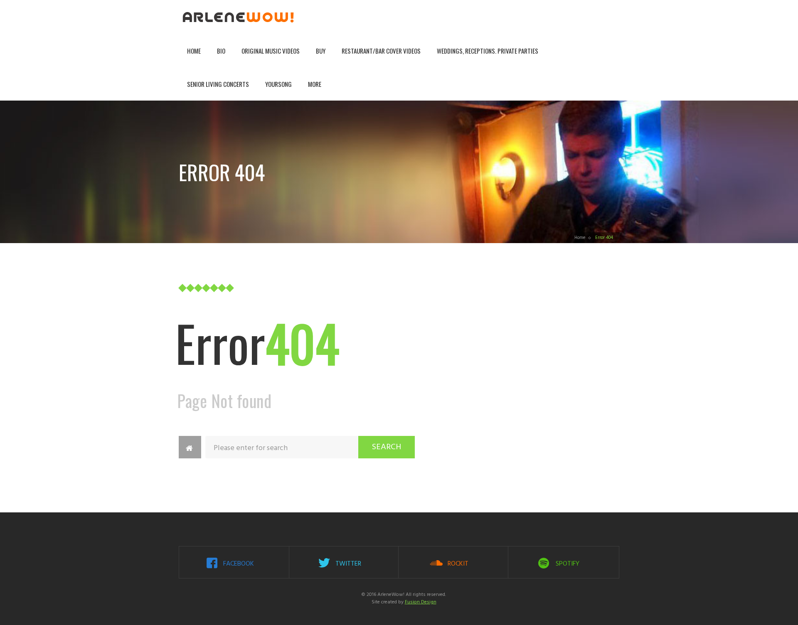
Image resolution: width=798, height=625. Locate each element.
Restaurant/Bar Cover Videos (381, 50)
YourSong (278, 84)
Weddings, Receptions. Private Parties (487, 50)
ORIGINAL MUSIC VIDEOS (270, 50)
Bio (221, 50)
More (314, 84)
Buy (320, 50)
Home (194, 50)
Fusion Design (420, 602)
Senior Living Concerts (218, 84)
